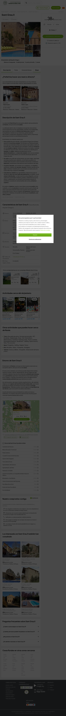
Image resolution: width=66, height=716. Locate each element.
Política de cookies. (45, 230)
